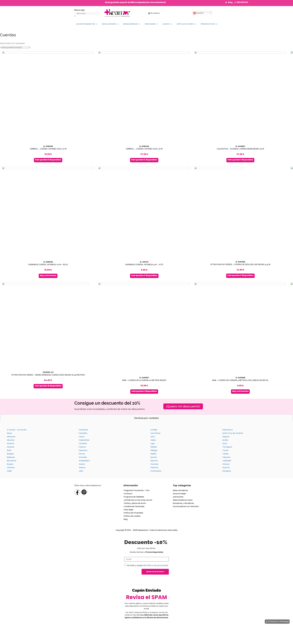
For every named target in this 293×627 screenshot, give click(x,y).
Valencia (226, 457)
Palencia (154, 467)
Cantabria (83, 429)
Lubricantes (178, 496)
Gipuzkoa (83, 450)
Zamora (225, 467)
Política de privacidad (157, 565)
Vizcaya (225, 464)
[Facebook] (77, 492)
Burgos (10, 464)
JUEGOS (166, 24)
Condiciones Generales (134, 506)
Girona (82, 453)
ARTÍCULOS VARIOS (185, 24)
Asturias (10, 447)
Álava (9, 433)
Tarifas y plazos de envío (135, 503)
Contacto (128, 493)
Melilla (153, 453)
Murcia (154, 457)
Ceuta (81, 436)
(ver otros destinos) (156, 2)
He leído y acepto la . (147, 565)
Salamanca (227, 429)
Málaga (154, 450)
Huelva (82, 464)
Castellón (83, 433)
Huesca (82, 467)
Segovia (225, 436)
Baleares (11, 457)
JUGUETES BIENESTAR (85, 24)
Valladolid (226, 460)
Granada (83, 457)
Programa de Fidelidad (134, 496)
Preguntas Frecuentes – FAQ (136, 490)
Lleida (153, 440)
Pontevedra (156, 471)
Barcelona (11, 460)
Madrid (154, 447)
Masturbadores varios (183, 500)
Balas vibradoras (180, 490)
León (153, 436)
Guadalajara (84, 460)
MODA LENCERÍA (109, 24)
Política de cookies (132, 516)
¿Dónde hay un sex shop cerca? (138, 500)
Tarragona (227, 447)
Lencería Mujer (179, 493)
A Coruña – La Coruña (16, 429)
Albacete (11, 436)
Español (199, 13)
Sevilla (225, 440)
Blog (126, 519)
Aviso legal (128, 509)
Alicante (10, 440)
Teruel (225, 450)
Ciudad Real (84, 440)
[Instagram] (84, 492)
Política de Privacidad (133, 513)
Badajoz (10, 453)
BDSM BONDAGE (130, 24)
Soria (224, 443)
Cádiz (9, 471)
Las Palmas (155, 433)
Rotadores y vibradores (183, 503)
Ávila (9, 450)
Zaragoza (226, 471)
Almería (10, 443)
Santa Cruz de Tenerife (232, 433)
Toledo (225, 453)
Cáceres (11, 467)
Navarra (154, 460)
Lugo (153, 443)
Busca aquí (79, 10)
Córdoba (83, 443)
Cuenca (82, 447)
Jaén (81, 471)
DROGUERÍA (150, 24)
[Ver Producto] (48, 107)
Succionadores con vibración (186, 506)
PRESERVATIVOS (208, 24)
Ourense (154, 464)
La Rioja (154, 429)
